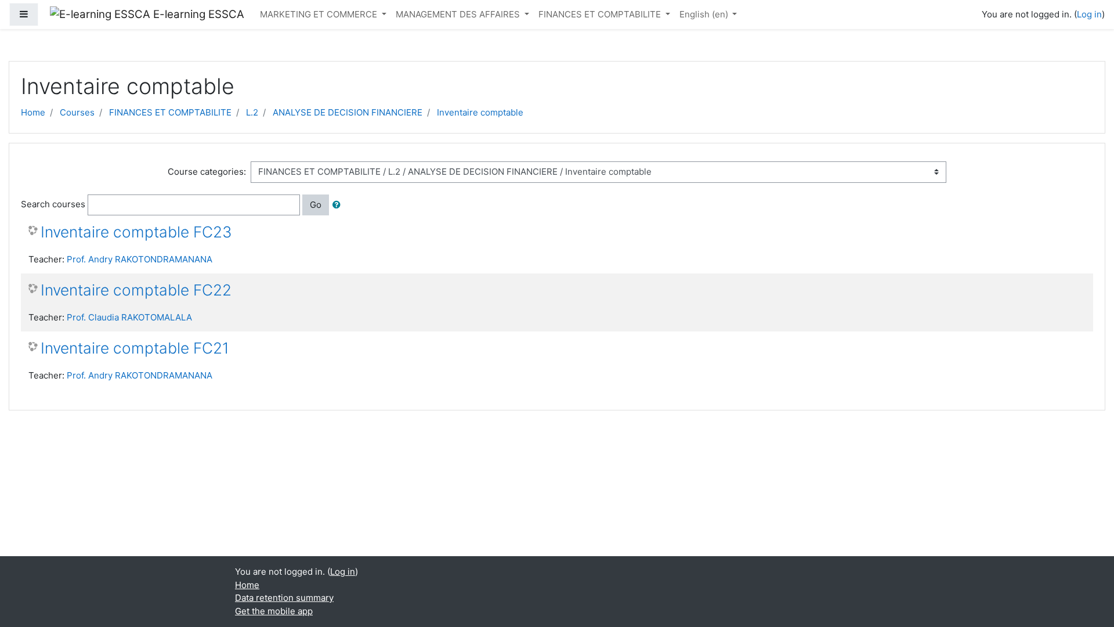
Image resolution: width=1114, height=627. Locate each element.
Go (315, 204)
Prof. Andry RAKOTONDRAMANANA (139, 259)
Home (33, 112)
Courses (77, 112)
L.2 (252, 112)
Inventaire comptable (480, 112)
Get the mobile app (274, 611)
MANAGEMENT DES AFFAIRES (459, 14)
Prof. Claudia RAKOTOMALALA (129, 317)
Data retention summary (284, 597)
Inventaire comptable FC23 (136, 232)
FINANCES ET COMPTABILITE (600, 14)
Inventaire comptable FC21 (135, 348)
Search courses (53, 204)
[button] (338, 205)
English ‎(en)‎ (704, 14)
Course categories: (207, 171)
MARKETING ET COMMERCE (319, 14)
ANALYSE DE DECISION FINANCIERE (347, 112)
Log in (1089, 14)
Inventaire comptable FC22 (136, 290)
